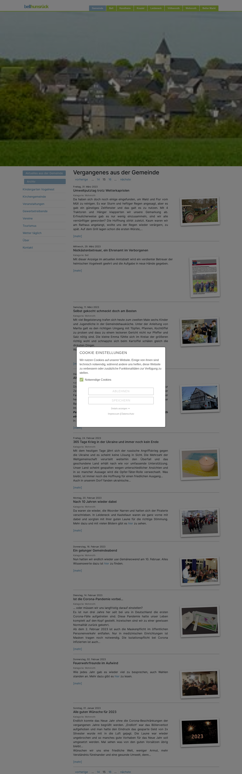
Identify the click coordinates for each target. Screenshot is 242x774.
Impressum (113, 413)
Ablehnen (121, 391)
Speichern (121, 400)
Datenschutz (127, 413)
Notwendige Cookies (98, 379)
